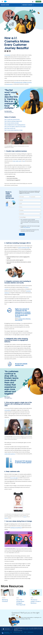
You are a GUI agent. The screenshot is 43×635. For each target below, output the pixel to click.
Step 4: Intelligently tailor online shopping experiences (14, 124)
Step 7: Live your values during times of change (13, 130)
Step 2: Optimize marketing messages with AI (13, 121)
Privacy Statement (26, 227)
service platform (7, 410)
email (14, 161)
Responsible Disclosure (16, 632)
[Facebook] (5, 51)
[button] (28, 4)
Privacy (11, 632)
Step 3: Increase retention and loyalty (11, 122)
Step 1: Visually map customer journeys (12, 119)
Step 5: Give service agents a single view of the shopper (15, 126)
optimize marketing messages (24, 247)
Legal (2, 632)
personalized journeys (18, 82)
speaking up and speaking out (16, 527)
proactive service (9, 84)
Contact (25, 632)
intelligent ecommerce (27, 82)
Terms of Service (6, 632)
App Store (24, 516)
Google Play (6, 518)
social (20, 161)
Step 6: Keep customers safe (9, 128)
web (24, 161)
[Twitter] (7, 51)
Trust (22, 632)
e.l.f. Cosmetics (7, 55)
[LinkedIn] (10, 51)
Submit (21, 234)
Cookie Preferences (30, 632)
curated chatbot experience (9, 453)
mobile (17, 161)
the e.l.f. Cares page (13, 477)
